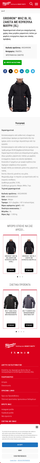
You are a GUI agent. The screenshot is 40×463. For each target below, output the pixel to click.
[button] (37, 427)
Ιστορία (4, 382)
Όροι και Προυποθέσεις (10, 396)
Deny (20, 450)
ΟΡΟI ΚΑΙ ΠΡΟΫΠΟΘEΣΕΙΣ (24, 460)
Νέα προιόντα (7, 416)
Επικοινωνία (6, 385)
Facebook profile (7, 413)
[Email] (16, 71)
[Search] (31, 3)
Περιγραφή (20, 123)
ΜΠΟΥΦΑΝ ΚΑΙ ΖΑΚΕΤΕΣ (15, 55)
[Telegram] (33, 71)
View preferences (20, 456)
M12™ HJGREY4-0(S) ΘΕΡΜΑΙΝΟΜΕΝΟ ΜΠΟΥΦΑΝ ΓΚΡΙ (29, 313)
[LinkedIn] (22, 71)
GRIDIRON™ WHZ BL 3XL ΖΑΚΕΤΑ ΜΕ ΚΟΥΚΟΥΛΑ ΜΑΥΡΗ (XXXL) (11, 259)
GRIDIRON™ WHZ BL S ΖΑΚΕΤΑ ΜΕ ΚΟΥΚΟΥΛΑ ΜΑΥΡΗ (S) (29, 258)
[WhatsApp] (27, 71)
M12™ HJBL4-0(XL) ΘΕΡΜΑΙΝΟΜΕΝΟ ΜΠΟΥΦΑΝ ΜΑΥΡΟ (11, 313)
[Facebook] (5, 71)
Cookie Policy (13, 460)
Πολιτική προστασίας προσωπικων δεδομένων (19, 399)
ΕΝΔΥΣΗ (18, 51)
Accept (20, 445)
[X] (11, 71)
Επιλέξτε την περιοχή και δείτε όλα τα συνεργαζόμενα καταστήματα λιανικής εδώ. (18, 371)
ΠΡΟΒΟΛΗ (11, 270)
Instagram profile (8, 409)
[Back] (3, 11)
